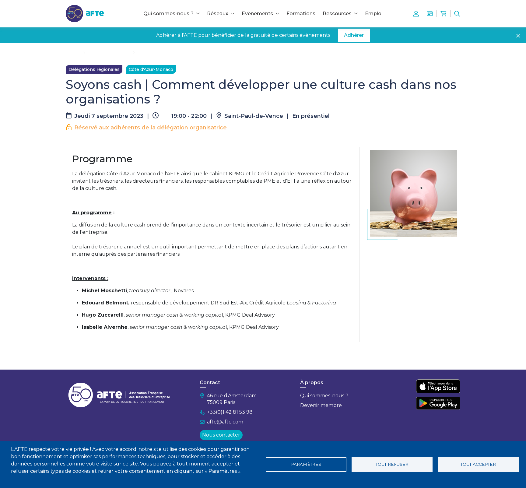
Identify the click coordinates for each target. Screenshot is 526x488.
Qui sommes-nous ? (324, 395)
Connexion (416, 13)
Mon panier (443, 13)
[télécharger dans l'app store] (438, 386)
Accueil (73, 52)
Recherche (457, 13)
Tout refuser (392, 464)
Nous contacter (221, 435)
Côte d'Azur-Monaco (151, 69)
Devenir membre (321, 405)
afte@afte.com (225, 422)
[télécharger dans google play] (438, 403)
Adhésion (430, 13)
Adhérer (354, 35)
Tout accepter (478, 464)
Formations (300, 13)
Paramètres (306, 464)
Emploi (374, 13)
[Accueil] (85, 13)
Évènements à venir (109, 52)
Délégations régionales (94, 69)
